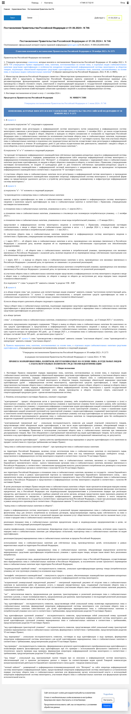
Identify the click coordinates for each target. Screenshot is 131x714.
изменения (33, 62)
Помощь (35, 3)
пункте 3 (11, 186)
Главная (7, 9)
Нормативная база (19, 9)
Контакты (49, 3)
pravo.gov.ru (73, 45)
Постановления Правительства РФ (41, 9)
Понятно (107, 706)
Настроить (107, 700)
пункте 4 (11, 287)
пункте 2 (11, 120)
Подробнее (108, 694)
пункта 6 (26, 338)
